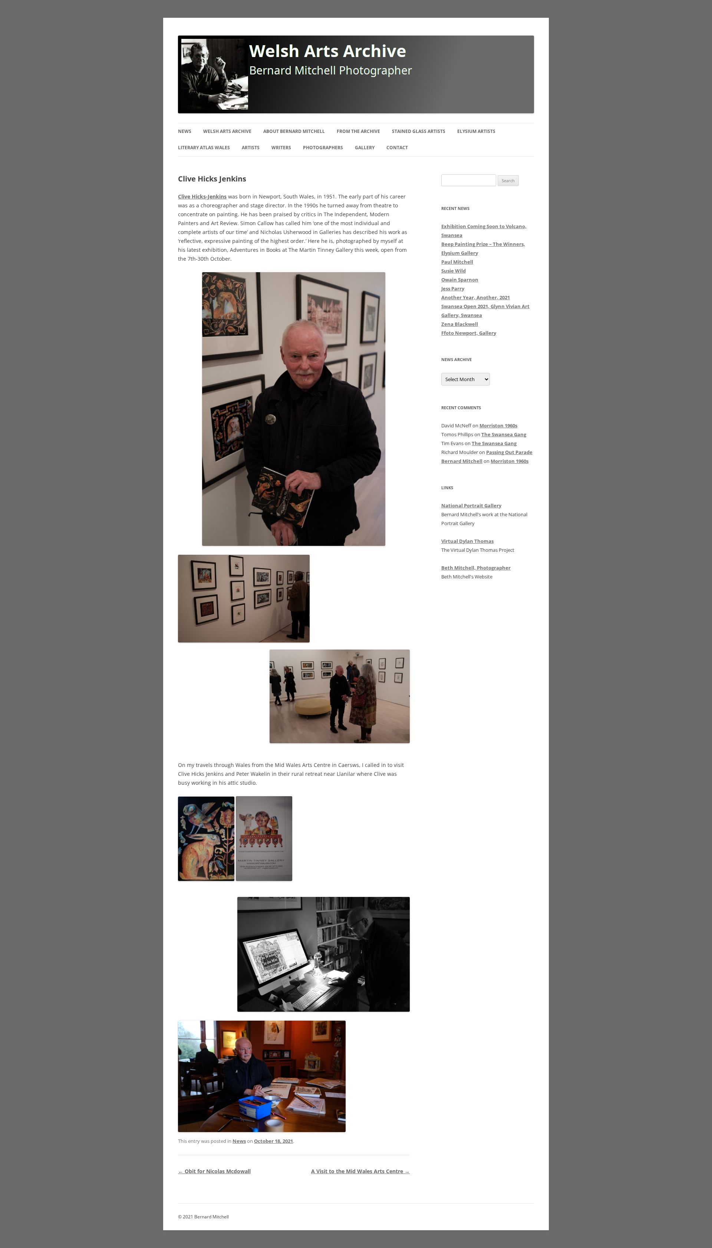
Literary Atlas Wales (204, 147)
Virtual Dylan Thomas (467, 541)
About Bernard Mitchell (294, 131)
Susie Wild (453, 270)
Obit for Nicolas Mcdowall (214, 1171)
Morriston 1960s (498, 425)
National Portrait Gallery (471, 505)
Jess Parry (452, 288)
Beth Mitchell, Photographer (476, 567)
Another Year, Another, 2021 (475, 297)
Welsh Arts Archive (227, 131)
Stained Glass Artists (418, 131)
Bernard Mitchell (461, 461)
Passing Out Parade (509, 452)
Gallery (365, 147)
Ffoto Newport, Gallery (468, 333)
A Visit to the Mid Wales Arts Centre (360, 1171)
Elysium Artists (476, 131)
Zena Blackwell (459, 324)
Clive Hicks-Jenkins (202, 196)
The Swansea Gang (503, 434)
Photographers (323, 147)
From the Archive (358, 131)
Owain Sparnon (459, 279)
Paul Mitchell (457, 261)
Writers (281, 147)
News (184, 131)
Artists (251, 147)
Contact (397, 147)
